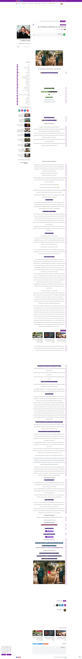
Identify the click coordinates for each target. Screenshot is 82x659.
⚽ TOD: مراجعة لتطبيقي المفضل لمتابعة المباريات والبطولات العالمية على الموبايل (20, 121)
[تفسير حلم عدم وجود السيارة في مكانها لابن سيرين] (27, 145)
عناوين (23, 93)
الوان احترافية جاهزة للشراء (23, 76)
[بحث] (16, 3)
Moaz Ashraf (62, 29)
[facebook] (21, 1)
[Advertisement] (41, 13)
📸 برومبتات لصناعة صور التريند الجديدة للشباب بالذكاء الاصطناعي (21, 150)
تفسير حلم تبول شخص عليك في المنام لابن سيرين (20, 140)
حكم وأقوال (23, 81)
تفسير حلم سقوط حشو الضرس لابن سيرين (20, 125)
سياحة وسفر (23, 84)
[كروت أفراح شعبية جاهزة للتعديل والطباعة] (27, 135)
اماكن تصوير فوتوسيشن (23, 78)
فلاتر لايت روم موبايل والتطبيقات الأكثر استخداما (23, 95)
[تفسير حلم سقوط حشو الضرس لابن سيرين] (27, 125)
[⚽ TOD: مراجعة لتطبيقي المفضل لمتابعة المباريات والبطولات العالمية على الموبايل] (27, 120)
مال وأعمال (23, 101)
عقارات (23, 91)
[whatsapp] (18, 1)
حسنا (9, 654)
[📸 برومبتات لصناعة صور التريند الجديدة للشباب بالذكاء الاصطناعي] (27, 150)
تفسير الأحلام (23, 79)
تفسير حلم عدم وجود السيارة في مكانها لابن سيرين (20, 145)
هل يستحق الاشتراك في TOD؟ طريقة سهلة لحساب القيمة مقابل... (49, 21)
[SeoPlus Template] (65, 657)
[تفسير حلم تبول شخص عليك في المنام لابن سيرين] (27, 140)
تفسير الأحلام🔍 (30, 3)
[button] (62, 605)
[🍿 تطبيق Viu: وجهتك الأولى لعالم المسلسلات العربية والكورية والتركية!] (27, 130)
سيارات (23, 85)
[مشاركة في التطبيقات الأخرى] (55, 605)
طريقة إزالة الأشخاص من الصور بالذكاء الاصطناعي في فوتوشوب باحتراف (38, 341)
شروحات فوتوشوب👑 (51, 3)
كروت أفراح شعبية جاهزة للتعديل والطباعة (20, 135)
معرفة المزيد (3, 654)
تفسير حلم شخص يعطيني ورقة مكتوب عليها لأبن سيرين (21, 115)
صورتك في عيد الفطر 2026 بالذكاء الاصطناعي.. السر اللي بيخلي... (61, 341)
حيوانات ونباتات (23, 82)
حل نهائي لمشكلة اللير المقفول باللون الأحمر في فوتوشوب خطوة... (49, 341)
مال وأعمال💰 (24, 3)
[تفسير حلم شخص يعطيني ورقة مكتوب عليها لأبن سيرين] (27, 115)
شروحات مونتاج (23, 90)
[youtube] (16, 1)
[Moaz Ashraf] (61, 3)
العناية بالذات (23, 75)
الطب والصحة (23, 72)
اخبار (23, 66)
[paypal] (22, 1)
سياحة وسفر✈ (44, 3)
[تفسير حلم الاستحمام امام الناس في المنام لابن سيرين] (27, 155)
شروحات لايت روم (23, 88)
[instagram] (19, 1)
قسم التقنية (23, 98)
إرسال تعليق (63, 647)
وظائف (23, 104)
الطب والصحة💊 (37, 3)
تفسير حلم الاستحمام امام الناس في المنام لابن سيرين (21, 155)
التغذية (23, 69)
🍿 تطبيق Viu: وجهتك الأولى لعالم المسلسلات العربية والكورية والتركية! (20, 130)
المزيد (19, 3)
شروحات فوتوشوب (23, 87)
